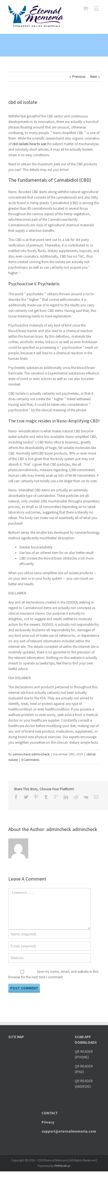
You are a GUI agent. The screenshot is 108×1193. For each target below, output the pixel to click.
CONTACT (50, 1113)
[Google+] (56, 797)
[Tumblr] (46, 797)
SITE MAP (16, 1037)
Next (93, 76)
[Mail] (96, 797)
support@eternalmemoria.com (69, 1131)
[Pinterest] (36, 797)
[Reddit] (76, 797)
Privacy (48, 1122)
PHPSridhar (62, 1166)
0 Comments (30, 760)
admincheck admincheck (31, 754)
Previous (78, 76)
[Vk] (86, 797)
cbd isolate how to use (29, 144)
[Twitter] (26, 797)
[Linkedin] (66, 797)
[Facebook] (16, 797)
